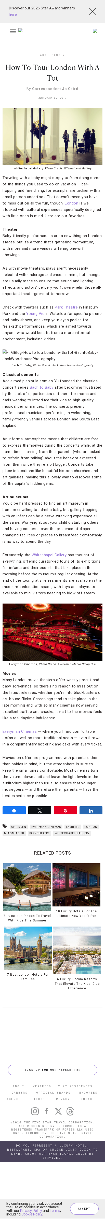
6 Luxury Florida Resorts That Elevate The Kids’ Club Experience (77, 983)
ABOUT (18, 1086)
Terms (55, 1211)
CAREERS (19, 1092)
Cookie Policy (31, 1214)
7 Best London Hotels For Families (28, 977)
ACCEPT (84, 1208)
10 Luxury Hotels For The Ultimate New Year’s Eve (76, 914)
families (72, 827)
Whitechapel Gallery (49, 555)
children (18, 827)
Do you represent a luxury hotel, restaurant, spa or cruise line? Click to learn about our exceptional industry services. (52, 1151)
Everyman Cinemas (20, 731)
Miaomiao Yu (14, 833)
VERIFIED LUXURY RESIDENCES (63, 1086)
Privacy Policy (31, 1211)
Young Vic (35, 313)
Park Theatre (66, 307)
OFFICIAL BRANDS (53, 1092)
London (71, 203)
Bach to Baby (42, 387)
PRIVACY (62, 1099)
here (13, 14)
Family (58, 55)
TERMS (39, 1099)
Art (43, 55)
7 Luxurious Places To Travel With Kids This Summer (27, 918)
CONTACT (86, 1099)
